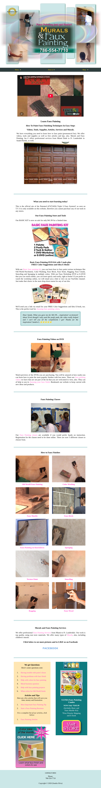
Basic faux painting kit (32, 269)
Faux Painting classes (28, 435)
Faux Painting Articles (29, 719)
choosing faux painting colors (47, 309)
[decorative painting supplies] (71, 727)
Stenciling (69, 579)
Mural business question (30, 684)
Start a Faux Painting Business (32, 708)
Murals (70, 635)
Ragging (32, 611)
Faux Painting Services (42, 633)
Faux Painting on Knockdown (32, 548)
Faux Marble (32, 516)
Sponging (69, 548)
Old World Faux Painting (32, 484)
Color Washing (69, 484)
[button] (50, 180)
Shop (84, 70)
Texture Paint (32, 579)
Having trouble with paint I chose (33, 673)
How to (50, 70)
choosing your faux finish (40, 382)
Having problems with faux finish (33, 676)
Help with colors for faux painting (33, 680)
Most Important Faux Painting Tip (33, 705)
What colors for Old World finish (33, 691)
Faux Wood (68, 611)
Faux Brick (68, 516)
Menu (17, 70)
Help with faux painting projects (33, 687)
